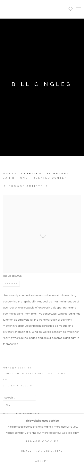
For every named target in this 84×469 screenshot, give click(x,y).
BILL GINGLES (42, 84)
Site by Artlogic (17, 386)
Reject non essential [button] (42, 451)
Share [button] (12, 284)
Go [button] (8, 405)
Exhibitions (15, 178)
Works (10, 173)
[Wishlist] (71, 8)
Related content (51, 178)
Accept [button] (42, 461)
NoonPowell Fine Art (30, 9)
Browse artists (26, 186)
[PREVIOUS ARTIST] (5, 186)
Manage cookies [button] (17, 368)
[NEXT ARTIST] (47, 186)
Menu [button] (78, 9)
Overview (31, 173)
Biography (58, 173)
